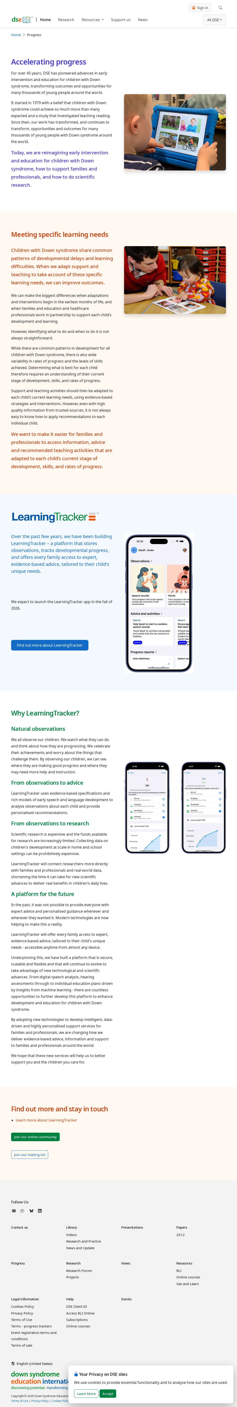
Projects (72, 1277)
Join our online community (35, 1136)
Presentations (132, 1227)
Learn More (86, 1393)
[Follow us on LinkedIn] (40, 1211)
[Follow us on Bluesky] (31, 1211)
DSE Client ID (76, 1306)
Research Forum (79, 1270)
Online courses (188, 1277)
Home (45, 19)
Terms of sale (21, 1345)
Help (69, 1299)
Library (71, 1227)
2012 (180, 1234)
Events (126, 1299)
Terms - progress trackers (31, 1326)
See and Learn (187, 1283)
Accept (108, 1393)
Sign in (202, 7)
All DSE (213, 19)
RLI (178, 1270)
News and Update (80, 1248)
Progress (18, 1263)
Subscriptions (77, 1319)
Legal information (25, 1299)
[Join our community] (23, 1211)
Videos (71, 1234)
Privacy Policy (22, 1313)
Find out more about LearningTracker (50, 645)
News (143, 19)
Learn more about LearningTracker (46, 1120)
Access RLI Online (80, 1313)
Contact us (19, 1227)
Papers (181, 1227)
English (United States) (34, 1363)
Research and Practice (83, 1241)
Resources (91, 19)
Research (66, 19)
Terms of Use (21, 1319)
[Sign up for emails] (15, 1211)
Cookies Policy (22, 1306)
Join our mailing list (29, 1154)
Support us (121, 19)
